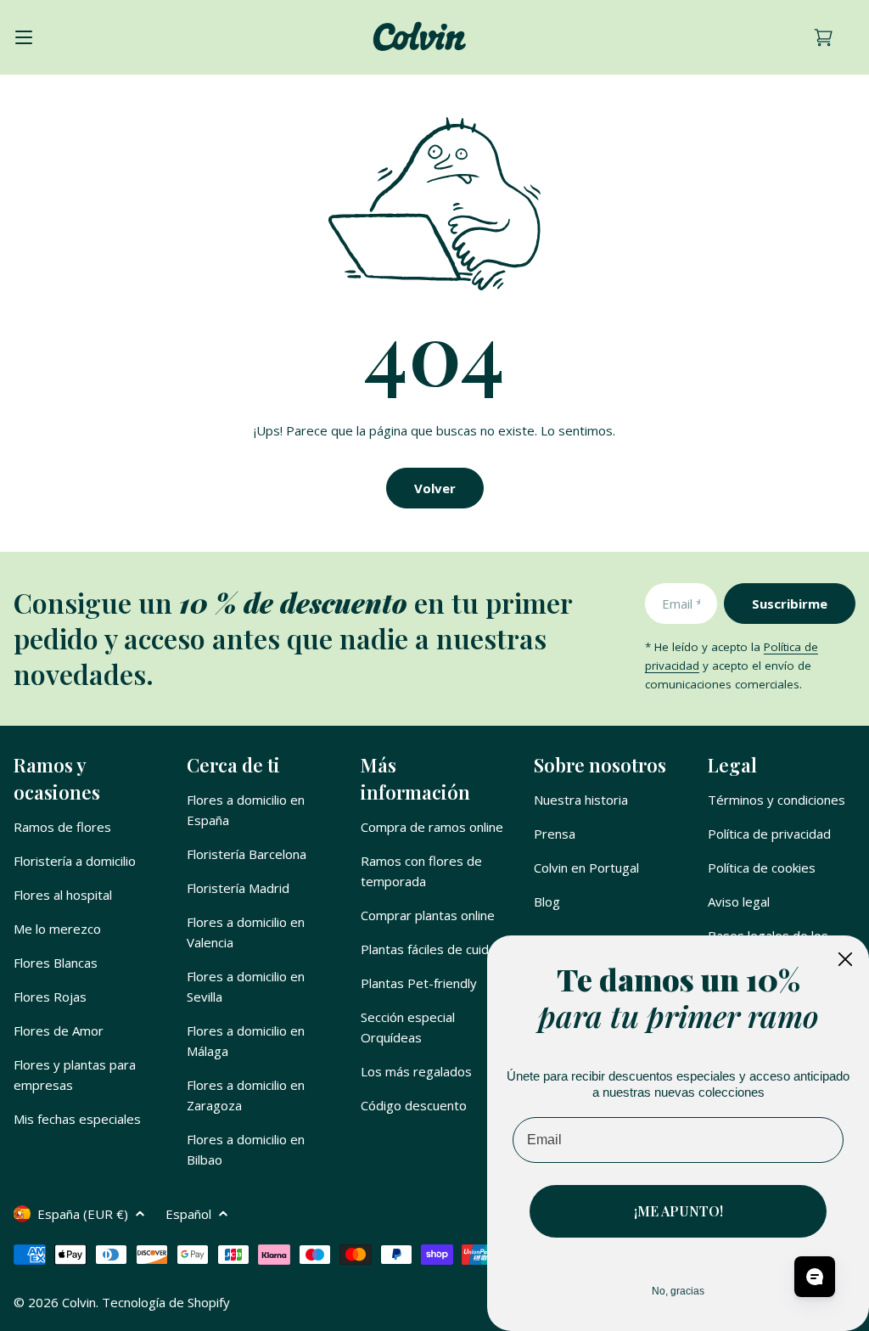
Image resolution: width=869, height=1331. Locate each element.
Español (188, 1213)
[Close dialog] (845, 959)
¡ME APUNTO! (678, 1211)
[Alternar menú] (24, 37)
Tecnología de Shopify (166, 1302)
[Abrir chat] (814, 1276)
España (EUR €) (82, 1213)
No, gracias (678, 1291)
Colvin (79, 1302)
